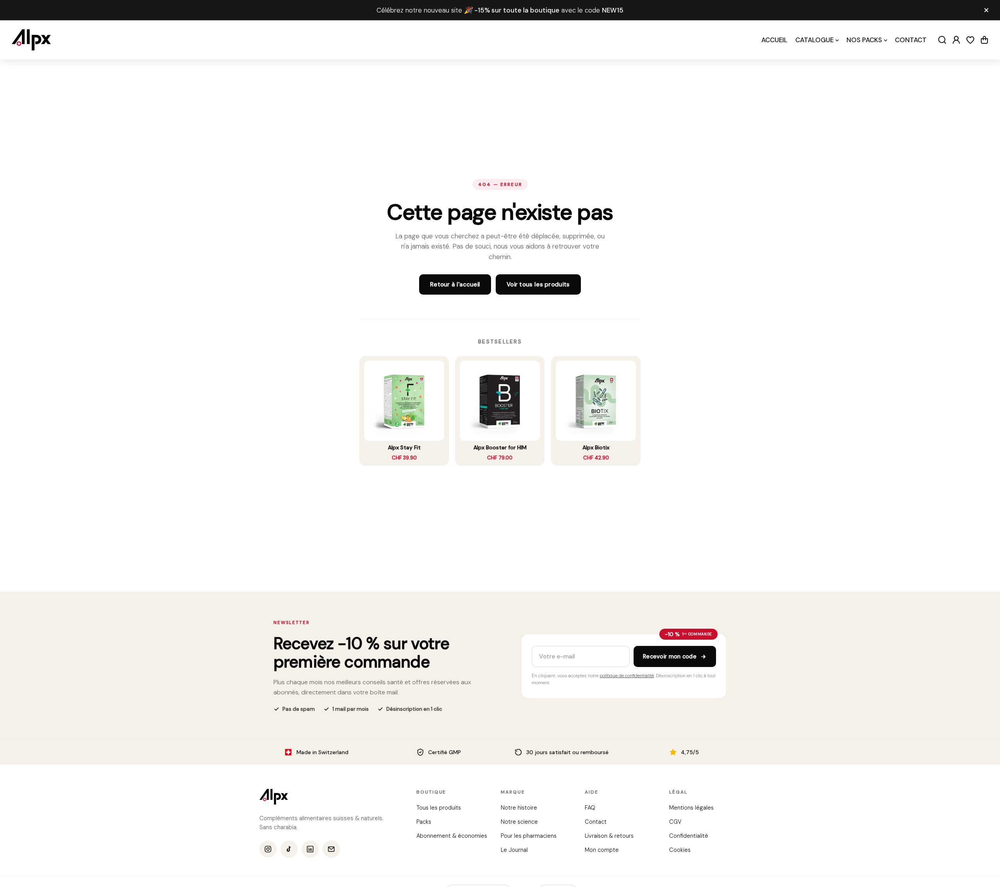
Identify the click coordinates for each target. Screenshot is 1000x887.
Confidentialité (688, 835)
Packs (423, 821)
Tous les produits (438, 807)
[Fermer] (986, 10)
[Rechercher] (942, 40)
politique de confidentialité (627, 676)
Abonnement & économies (451, 835)
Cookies (679, 849)
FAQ (590, 807)
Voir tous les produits (538, 284)
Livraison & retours (609, 835)
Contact (596, 821)
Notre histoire (518, 807)
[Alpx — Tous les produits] (273, 797)
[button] (984, 40)
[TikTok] (289, 849)
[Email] (331, 849)
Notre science (519, 821)
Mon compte (602, 849)
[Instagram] (268, 849)
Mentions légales (691, 807)
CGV (675, 821)
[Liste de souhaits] (970, 40)
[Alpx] (31, 39)
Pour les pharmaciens (528, 835)
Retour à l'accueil (455, 284)
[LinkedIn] (310, 849)
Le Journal (513, 849)
